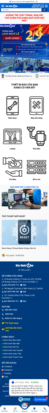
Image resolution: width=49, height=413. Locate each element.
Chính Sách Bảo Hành (12, 340)
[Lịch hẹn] (46, 6)
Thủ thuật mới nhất (13, 216)
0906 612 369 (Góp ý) (13, 318)
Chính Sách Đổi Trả (11, 347)
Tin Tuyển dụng (12, 323)
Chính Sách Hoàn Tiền (12, 354)
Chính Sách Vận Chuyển (13, 350)
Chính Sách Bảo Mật (11, 343)
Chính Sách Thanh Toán (13, 357)
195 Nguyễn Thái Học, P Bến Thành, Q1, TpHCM (23, 288)
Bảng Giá (24, 411)
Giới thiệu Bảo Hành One (14, 329)
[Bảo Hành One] (11, 6)
